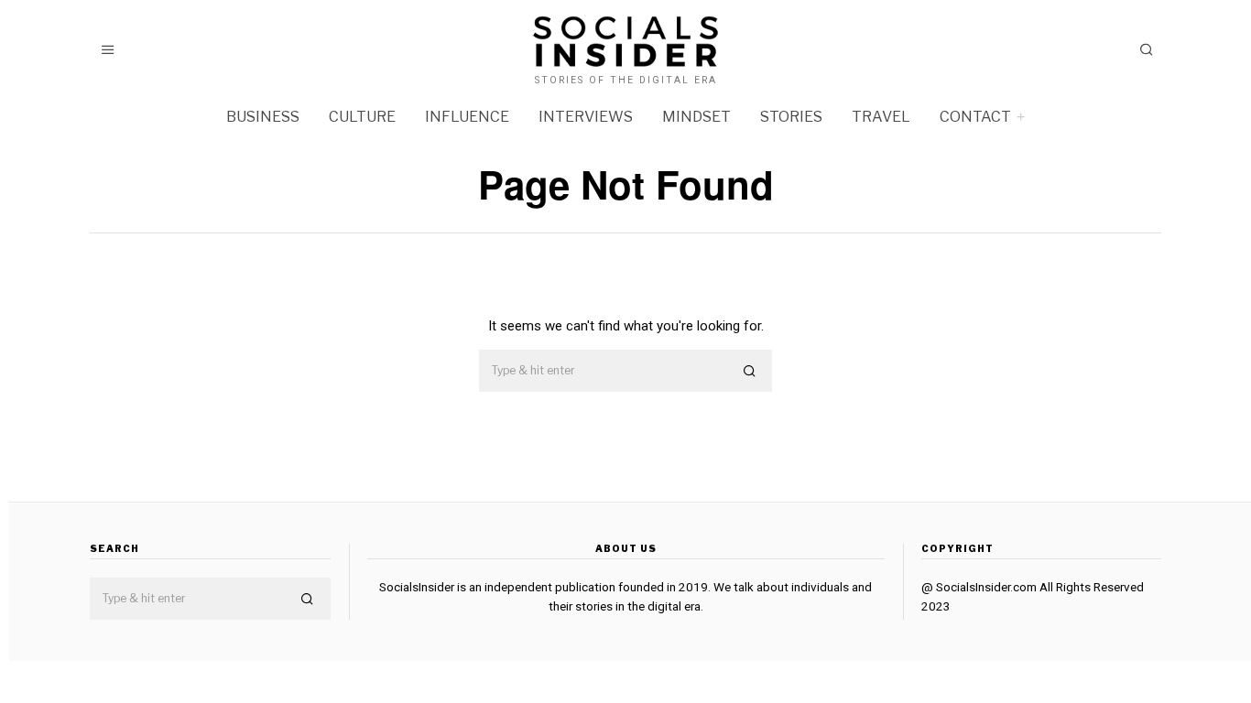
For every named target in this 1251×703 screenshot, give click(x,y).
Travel (881, 116)
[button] (750, 372)
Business (262, 116)
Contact (975, 116)
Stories (791, 116)
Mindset (696, 116)
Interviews (585, 116)
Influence (467, 116)
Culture (362, 116)
